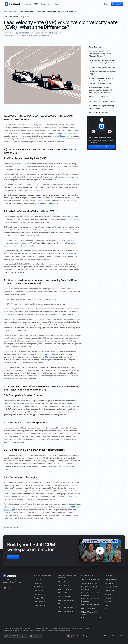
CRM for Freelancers (65, 604)
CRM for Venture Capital (66, 600)
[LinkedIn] (4, 588)
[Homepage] (12, 4)
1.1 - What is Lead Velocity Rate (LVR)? (102, 67)
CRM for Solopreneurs (65, 607)
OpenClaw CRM (39, 602)
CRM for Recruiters (64, 596)
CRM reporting (50, 357)
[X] (9, 588)
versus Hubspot (110, 591)
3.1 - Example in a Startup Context (100, 97)
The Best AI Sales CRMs (89, 583)
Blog (106, 605)
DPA (105, 636)
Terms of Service (95, 636)
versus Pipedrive (111, 580)
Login (106, 4)
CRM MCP (37, 580)
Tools (107, 609)
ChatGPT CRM (39, 587)
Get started (12, 557)
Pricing (55, 4)
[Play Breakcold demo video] (100, 550)
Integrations (109, 598)
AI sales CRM (64, 136)
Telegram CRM (39, 598)
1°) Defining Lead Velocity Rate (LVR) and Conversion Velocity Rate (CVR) (102, 62)
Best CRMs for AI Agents (90, 605)
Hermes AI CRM (39, 605)
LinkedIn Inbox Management (91, 618)
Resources (45, 4)
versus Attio (109, 583)
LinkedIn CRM (39, 591)
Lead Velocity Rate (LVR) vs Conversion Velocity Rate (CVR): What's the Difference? (100, 53)
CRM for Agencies (64, 582)
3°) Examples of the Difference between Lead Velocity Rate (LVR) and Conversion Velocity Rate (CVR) (101, 90)
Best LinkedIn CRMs (88, 608)
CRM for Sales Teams (65, 611)
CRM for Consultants (65, 589)
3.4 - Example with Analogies (99, 112)
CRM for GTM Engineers (66, 593)
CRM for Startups (64, 585)
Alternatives (109, 594)
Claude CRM (38, 583)
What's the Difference (11, 11)
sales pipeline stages (72, 253)
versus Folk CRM (111, 587)
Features (27, 4)
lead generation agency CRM (47, 203)
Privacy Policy (82, 636)
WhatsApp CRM (39, 594)
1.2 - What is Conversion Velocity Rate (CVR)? (102, 73)
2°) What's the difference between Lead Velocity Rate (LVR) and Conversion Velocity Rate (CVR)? (101, 81)
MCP (36, 4)
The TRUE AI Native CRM (90, 580)
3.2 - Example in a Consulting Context (102, 101)
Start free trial (117, 4)
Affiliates (108, 602)
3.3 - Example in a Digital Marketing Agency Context (101, 107)
